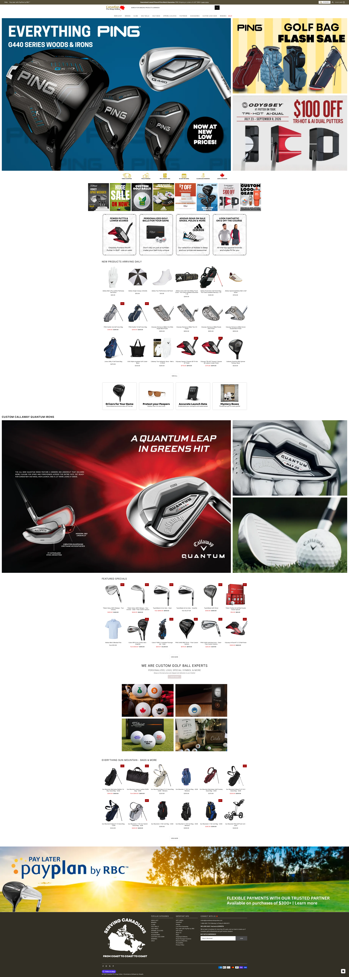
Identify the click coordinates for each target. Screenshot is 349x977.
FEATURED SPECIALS (114, 578)
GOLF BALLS (145, 16)
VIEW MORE (174, 657)
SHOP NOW (174, 677)
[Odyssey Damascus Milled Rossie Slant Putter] (211, 313)
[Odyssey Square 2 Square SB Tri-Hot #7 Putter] (186, 347)
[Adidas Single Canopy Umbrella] (137, 277)
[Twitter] (110, 966)
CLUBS (136, 16)
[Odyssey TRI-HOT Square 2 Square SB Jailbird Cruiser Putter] (211, 347)
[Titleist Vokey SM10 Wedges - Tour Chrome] (113, 594)
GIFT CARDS (179, 920)
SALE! (230, 16)
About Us (178, 932)
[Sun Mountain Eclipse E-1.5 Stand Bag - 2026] (113, 810)
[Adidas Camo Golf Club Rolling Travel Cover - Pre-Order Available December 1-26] (186, 277)
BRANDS (127, 16)
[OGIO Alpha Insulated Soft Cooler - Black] (137, 347)
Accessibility (179, 942)
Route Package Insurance (183, 938)
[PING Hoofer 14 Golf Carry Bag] (137, 313)
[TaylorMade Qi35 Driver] (211, 594)
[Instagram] (106, 966)
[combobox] (174, 7)
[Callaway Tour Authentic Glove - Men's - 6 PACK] (162, 347)
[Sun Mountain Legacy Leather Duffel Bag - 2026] (137, 775)
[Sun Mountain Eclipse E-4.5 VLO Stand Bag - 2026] (235, 775)
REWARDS (154, 938)
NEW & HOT (118, 16)
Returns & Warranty (181, 940)
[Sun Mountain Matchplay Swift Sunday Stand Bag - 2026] (211, 775)
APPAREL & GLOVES (169, 16)
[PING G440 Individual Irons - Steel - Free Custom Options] (211, 628)
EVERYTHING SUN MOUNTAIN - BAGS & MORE (129, 760)
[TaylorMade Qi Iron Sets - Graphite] (186, 594)
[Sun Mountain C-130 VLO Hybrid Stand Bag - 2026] (137, 810)
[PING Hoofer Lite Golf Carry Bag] (113, 313)
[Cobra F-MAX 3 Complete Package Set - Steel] (162, 628)
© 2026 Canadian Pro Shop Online (112, 974)
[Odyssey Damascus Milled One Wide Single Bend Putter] (162, 313)
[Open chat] (343, 971)
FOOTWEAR (183, 16)
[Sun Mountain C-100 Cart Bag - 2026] (162, 810)
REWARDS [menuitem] (223, 16)
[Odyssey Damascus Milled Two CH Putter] (186, 313)
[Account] (332, 2)
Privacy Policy (180, 945)
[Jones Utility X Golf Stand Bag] (113, 347)
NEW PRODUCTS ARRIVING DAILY (122, 261)
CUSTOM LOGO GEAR (210, 16)
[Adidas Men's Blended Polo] (113, 628)
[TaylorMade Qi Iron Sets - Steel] (162, 594)
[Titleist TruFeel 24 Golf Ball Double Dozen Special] (235, 594)
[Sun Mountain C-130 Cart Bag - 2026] (211, 810)
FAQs (6, 2)
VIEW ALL (174, 376)
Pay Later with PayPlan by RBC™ (19, 2)
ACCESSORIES (194, 16)
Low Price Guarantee (182, 926)
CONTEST (179, 922)
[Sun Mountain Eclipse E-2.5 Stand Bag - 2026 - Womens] (162, 775)
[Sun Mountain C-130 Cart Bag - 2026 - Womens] (186, 810)
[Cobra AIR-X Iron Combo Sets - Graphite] (137, 628)
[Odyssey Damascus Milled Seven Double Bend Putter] (235, 313)
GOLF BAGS (156, 16)
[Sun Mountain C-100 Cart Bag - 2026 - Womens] (186, 775)
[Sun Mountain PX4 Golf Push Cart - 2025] (235, 810)
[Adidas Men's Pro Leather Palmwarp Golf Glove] (113, 277)
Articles (178, 924)
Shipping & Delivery (181, 936)
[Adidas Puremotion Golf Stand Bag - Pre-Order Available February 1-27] (211, 277)
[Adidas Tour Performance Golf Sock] (162, 277)
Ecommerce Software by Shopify (133, 974)
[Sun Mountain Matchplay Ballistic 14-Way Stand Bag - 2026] (113, 775)
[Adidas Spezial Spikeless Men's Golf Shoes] (235, 277)
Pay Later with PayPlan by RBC (185, 928)
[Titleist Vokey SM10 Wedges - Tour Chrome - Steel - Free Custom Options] (137, 594)
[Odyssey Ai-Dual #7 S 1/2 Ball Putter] (235, 628)
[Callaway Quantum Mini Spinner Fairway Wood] (235, 347)
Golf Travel (179, 930)
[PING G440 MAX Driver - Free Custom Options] (186, 628)
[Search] (217, 7)
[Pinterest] (113, 966)
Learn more (205, 2)
